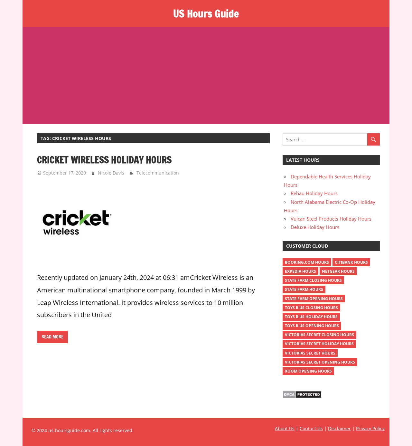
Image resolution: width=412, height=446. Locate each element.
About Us (285, 428)
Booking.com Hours (307, 262)
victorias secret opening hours (320, 362)
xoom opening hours (308, 371)
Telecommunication (157, 173)
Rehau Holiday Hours (314, 193)
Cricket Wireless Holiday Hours (104, 159)
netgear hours (338, 271)
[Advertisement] (206, 75)
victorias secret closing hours (319, 334)
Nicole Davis (111, 173)
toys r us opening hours (312, 325)
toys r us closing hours (311, 307)
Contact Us (311, 428)
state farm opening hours (314, 298)
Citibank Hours (351, 262)
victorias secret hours (310, 353)
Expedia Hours (300, 271)
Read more (52, 337)
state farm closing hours (313, 280)
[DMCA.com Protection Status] (302, 396)
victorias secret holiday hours (319, 343)
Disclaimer (339, 428)
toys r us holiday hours (311, 316)
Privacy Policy (370, 428)
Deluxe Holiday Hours (315, 227)
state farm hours (304, 289)
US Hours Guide (206, 13)
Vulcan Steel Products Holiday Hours (331, 218)
